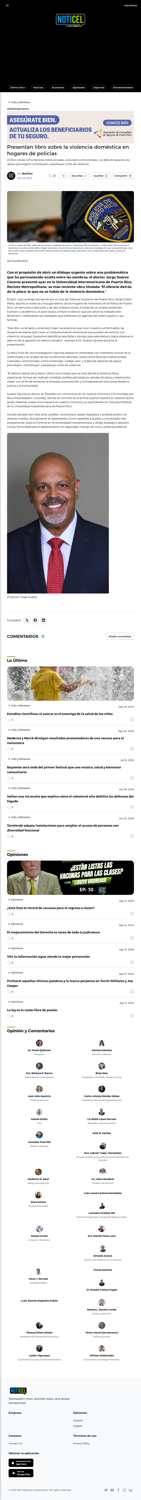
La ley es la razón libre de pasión (32, 1010)
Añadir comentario (120, 636)
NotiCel (27, 173)
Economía (58, 87)
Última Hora (17, 87)
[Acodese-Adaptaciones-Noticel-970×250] (70, 127)
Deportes (99, 87)
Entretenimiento (123, 87)
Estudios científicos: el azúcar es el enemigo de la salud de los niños (60, 713)
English (77, 1425)
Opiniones (79, 87)
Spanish (78, 1420)
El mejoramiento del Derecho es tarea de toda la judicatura (53, 932)
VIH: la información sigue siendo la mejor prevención (48, 956)
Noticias (38, 87)
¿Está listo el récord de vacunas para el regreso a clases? (51, 908)
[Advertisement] (70, 54)
